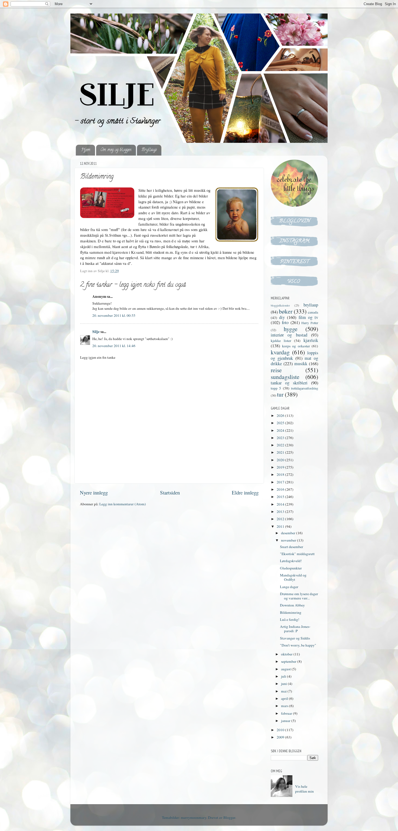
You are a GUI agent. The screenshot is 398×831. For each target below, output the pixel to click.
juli (284, 676)
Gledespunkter (291, 568)
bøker (285, 311)
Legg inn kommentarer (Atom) (122, 504)
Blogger (229, 817)
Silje (96, 331)
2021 (281, 452)
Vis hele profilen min (304, 789)
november (289, 540)
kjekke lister (281, 340)
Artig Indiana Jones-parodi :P (295, 628)
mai (284, 691)
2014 (281, 504)
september (289, 661)
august (286, 669)
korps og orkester (296, 346)
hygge (291, 329)
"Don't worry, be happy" (298, 645)
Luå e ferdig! (289, 619)
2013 (281, 511)
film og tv (308, 317)
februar (287, 713)
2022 (281, 445)
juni (284, 683)
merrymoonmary (193, 817)
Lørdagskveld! (291, 560)
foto (285, 322)
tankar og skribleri (289, 383)
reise (276, 370)
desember (288, 532)
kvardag (280, 352)
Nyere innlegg (94, 492)
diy (282, 317)
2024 (281, 430)
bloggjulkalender (280, 305)
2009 (281, 737)
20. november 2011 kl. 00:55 (113, 315)
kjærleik (311, 340)
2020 (281, 459)
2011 (281, 526)
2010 (281, 729)
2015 (281, 496)
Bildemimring (290, 612)
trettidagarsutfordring (304, 388)
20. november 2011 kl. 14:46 (113, 345)
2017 (281, 482)
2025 (281, 422)
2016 (281, 489)
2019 (281, 467)
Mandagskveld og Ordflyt (293, 577)
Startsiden (170, 492)
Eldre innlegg (245, 492)
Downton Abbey (292, 605)
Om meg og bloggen (115, 150)
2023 (281, 437)
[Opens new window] (236, 215)
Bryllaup (149, 150)
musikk (300, 364)
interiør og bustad (289, 335)
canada (313, 312)
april (285, 698)
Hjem (85, 150)
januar (286, 720)
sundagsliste (285, 377)
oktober (287, 654)
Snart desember (291, 546)
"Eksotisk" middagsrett (297, 553)
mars (285, 705)
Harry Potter (309, 323)
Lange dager (289, 586)
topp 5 (276, 388)
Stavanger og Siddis (295, 638)
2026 (281, 415)
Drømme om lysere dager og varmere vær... (299, 596)
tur (280, 394)
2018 (281, 474)
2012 (281, 518)
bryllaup (311, 305)
